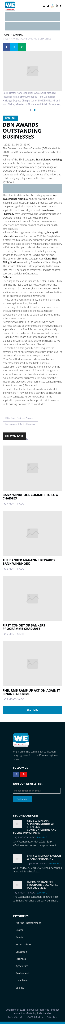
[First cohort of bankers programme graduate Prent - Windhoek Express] (32, 598)
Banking (18, 35)
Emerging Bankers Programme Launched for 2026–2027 (43, 884)
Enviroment (22, 973)
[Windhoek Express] (21, 740)
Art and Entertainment (28, 923)
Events (19, 937)
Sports (19, 930)
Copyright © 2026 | (16, 1010)
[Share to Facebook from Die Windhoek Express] (6, 47)
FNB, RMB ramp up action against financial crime (31, 692)
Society (20, 988)
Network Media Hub (38, 1010)
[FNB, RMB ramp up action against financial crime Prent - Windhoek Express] (32, 663)
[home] (18, 6)
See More (32, 710)
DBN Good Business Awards (19, 418)
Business (21, 959)
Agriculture (22, 966)
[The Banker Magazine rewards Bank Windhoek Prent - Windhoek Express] (32, 533)
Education (21, 952)
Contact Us (15, 1017)
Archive (52, 1017)
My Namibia (44, 1013)
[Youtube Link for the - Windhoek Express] (23, 774)
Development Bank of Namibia (20, 424)
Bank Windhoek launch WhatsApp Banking (44, 857)
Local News (22, 980)
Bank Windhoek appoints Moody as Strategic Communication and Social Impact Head (35, 826)
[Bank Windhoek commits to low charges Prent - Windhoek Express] (32, 468)
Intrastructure (23, 944)
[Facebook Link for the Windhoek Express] (16, 774)
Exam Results (35, 1017)
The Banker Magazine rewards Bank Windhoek (29, 562)
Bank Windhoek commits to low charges (30, 496)
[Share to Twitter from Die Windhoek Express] (14, 47)
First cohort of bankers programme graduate (24, 627)
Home (6, 35)
